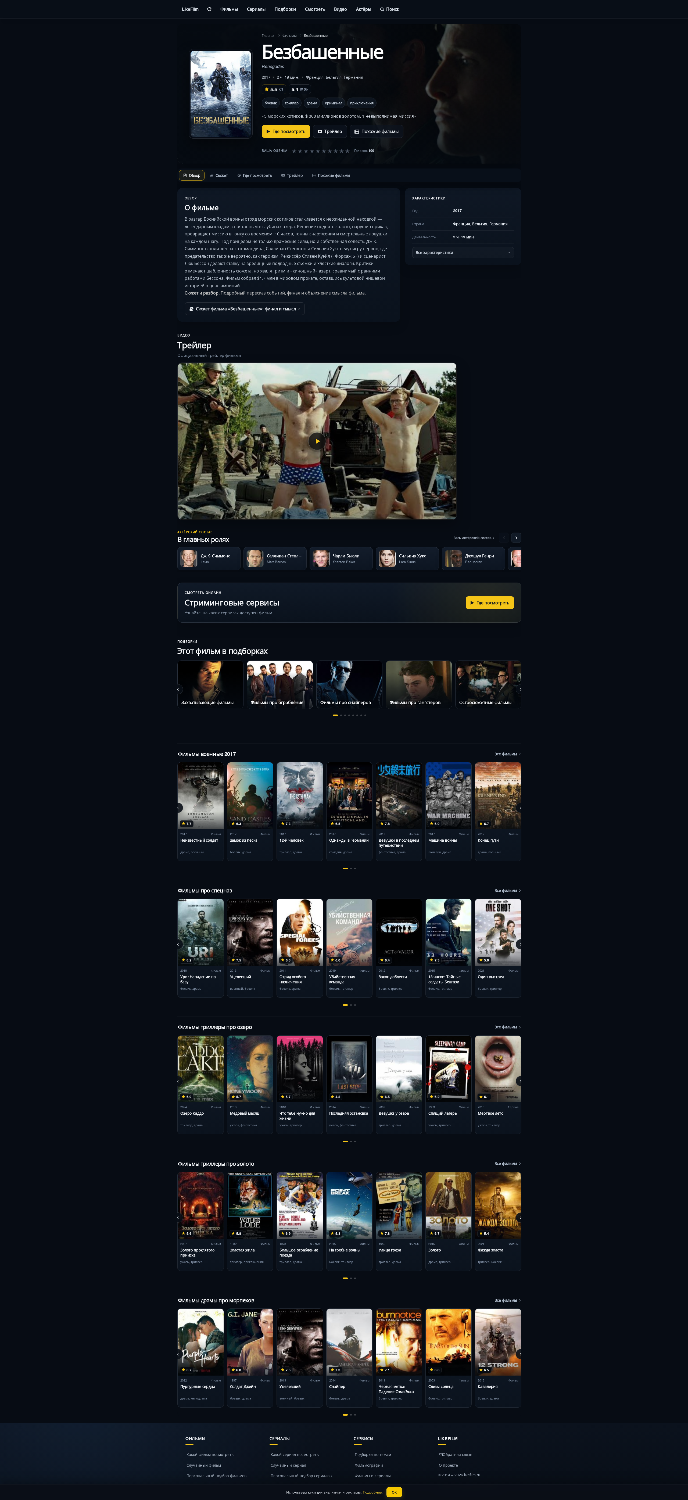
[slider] (320, 151)
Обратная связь (457, 1454)
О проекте (448, 1465)
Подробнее (372, 1492)
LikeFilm (190, 9)
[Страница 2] (341, 715)
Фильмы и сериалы (373, 1475)
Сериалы (256, 9)
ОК (394, 1492)
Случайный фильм (204, 1465)
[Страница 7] (361, 715)
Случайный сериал (288, 1465)
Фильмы (229, 9)
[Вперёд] (516, 538)
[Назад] (504, 538)
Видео (340, 9)
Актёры (363, 9)
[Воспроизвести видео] (317, 441)
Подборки (285, 9)
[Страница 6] (357, 715)
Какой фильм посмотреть (210, 1454)
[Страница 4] (349, 715)
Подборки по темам (373, 1454)
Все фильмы (505, 753)
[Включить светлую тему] (209, 9)
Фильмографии (369, 1465)
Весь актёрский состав (472, 537)
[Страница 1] (335, 715)
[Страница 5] (353, 715)
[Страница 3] (345, 715)
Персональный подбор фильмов (216, 1475)
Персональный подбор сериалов (301, 1475)
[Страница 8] (365, 715)
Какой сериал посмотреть (295, 1454)
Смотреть (315, 9)
